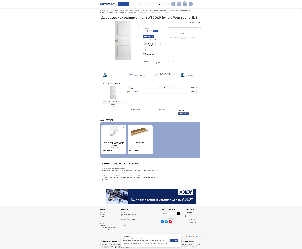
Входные (102, 241)
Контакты (102, 214)
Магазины (102, 225)
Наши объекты (104, 221)
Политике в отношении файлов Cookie (142, 245)
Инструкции (123, 223)
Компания (103, 209)
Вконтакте (162, 221)
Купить (183, 114)
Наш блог (102, 219)
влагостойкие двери (184, 241)
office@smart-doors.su (192, 216)
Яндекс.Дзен (170, 221)
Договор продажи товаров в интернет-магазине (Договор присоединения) (127, 219)
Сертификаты (123, 225)
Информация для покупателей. (121, 247)
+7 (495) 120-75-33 (192, 212)
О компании (103, 212)
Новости (102, 216)
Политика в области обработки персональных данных (108, 228)
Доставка (122, 212)
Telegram (166, 221)
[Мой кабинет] (168, 4)
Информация (124, 209)
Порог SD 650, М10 (136, 91)
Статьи (102, 223)
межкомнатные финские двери (114, 241)
